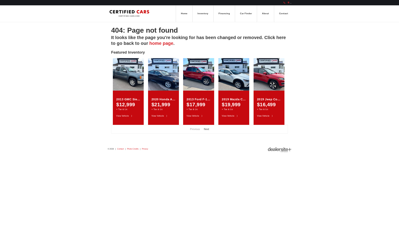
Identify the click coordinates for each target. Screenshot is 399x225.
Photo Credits (133, 149)
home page (161, 43)
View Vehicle (124, 116)
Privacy (145, 149)
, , (290, 3)
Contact (120, 149)
